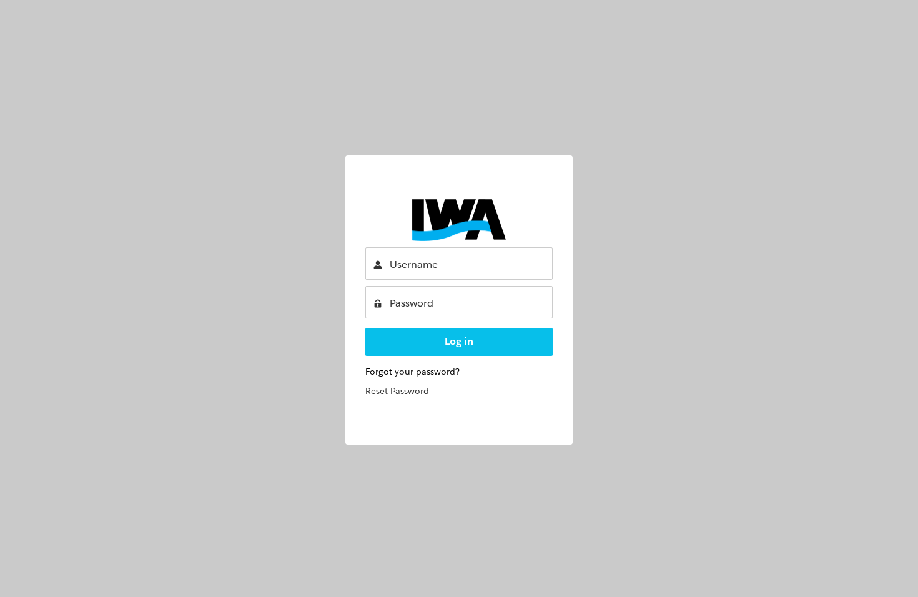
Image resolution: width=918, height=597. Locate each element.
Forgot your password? (412, 371)
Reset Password (397, 391)
